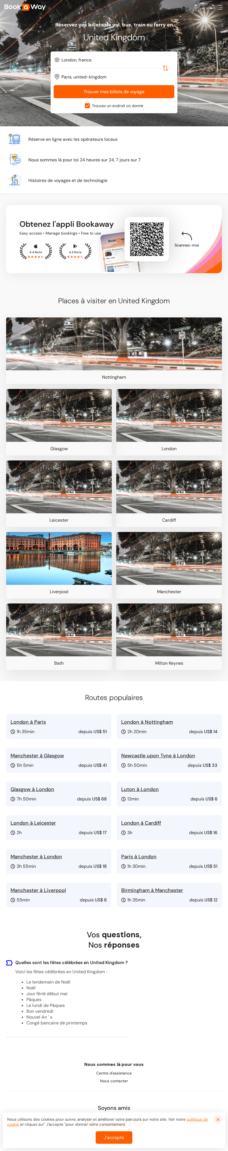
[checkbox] (87, 105)
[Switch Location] (165, 68)
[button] (220, 7)
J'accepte (114, 1137)
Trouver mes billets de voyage (114, 92)
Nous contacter (114, 1080)
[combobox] (114, 59)
